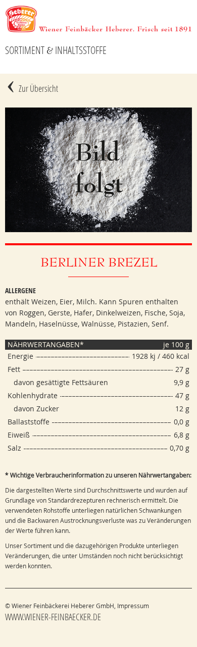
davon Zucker (33, 408)
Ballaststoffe (29, 421)
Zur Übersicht (38, 88)
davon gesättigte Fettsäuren (58, 382)
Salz (14, 448)
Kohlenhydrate (33, 395)
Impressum (133, 606)
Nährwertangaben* (46, 344)
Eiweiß (19, 435)
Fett (14, 369)
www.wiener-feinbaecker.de (53, 617)
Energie (20, 356)
